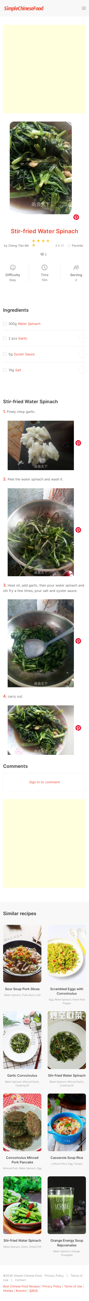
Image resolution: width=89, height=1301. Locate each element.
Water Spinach (29, 324)
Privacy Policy (54, 1275)
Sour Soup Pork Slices (22, 989)
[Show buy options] (82, 338)
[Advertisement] (44, 69)
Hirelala (8, 1290)
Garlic (22, 338)
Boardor (21, 1290)
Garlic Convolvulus (22, 1075)
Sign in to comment (44, 782)
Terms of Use (73, 1286)
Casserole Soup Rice (67, 1158)
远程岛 (33, 1290)
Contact (20, 1280)
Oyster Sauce (24, 354)
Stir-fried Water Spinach (67, 1075)
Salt (18, 370)
